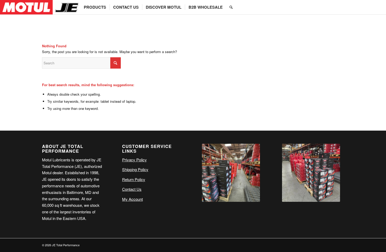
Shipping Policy (135, 169)
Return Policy (133, 179)
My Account (132, 199)
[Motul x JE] (40, 7)
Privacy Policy (134, 159)
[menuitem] (94, 7)
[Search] (231, 7)
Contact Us (132, 189)
